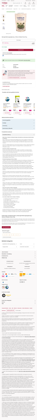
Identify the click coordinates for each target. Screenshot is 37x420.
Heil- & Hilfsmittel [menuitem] (25, 6)
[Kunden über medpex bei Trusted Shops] (7, 295)
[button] (14, 78)
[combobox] (17, 3)
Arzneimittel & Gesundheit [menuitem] (11, 6)
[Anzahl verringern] (2, 49)
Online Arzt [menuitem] (7, 6)
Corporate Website (5, 308)
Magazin (8, 0)
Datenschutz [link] (19, 308)
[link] (3, 287)
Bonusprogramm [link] (4, 0)
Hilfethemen (33, 0)
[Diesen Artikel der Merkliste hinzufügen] (34, 50)
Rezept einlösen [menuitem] (3, 5)
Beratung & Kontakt (28, 0)
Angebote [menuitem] (33, 5)
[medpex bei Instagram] (22, 282)
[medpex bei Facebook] (20, 282)
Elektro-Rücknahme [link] (25, 308)
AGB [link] (12, 308)
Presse (10, 308)
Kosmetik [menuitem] (21, 5)
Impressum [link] (4, 310)
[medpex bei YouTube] (24, 282)
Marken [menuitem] (29, 5)
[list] (3, 22)
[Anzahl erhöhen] (5, 49)
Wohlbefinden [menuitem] (16, 5)
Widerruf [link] (15, 308)
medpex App (12, 0)
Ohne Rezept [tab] (18, 40)
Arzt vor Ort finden (23, 77)
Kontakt (31, 308)
